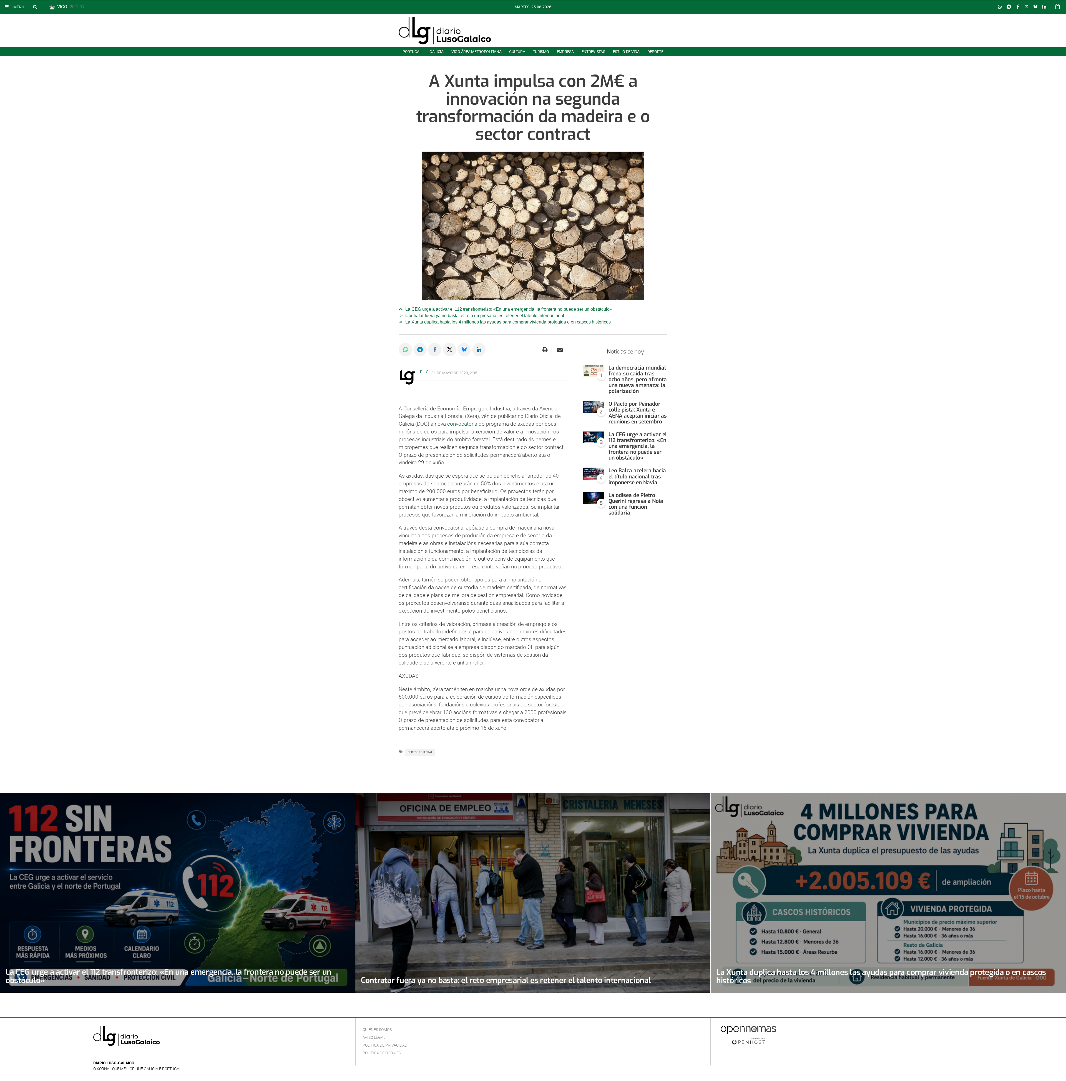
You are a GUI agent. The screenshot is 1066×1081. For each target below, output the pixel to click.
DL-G (424, 372)
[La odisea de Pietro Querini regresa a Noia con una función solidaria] (593, 498)
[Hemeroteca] (1057, 6)
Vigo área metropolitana (476, 51)
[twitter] (113, 1055)
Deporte (655, 51)
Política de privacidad (385, 1045)
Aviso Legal (374, 1037)
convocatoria (462, 424)
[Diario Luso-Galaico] (445, 30)
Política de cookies (382, 1053)
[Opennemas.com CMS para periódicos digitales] (748, 1035)
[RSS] (122, 1055)
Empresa (565, 51)
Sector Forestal (420, 752)
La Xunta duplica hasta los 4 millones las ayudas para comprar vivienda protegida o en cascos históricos (508, 322)
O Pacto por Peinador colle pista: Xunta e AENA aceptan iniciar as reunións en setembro (638, 412)
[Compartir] (999, 7)
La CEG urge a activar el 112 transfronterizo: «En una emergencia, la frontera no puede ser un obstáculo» (508, 309)
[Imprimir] (545, 349)
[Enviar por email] (560, 349)
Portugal (412, 51)
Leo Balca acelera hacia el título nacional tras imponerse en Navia (637, 476)
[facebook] (105, 1055)
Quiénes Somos (377, 1029)
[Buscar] (35, 6)
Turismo (541, 51)
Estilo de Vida (626, 51)
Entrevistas (593, 51)
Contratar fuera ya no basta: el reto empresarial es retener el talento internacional (484, 315)
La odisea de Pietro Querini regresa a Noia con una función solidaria (636, 504)
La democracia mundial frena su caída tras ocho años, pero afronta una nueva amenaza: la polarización (638, 379)
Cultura (517, 51)
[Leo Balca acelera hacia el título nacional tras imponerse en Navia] (593, 474)
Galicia (436, 51)
